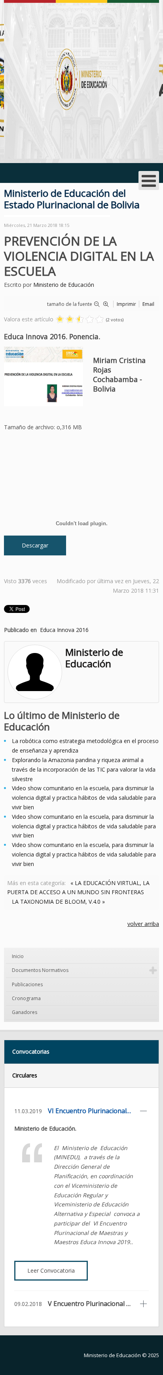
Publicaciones (27, 984)
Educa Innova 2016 (64, 630)
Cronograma (26, 998)
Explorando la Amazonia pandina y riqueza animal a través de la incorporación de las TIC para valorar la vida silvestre (83, 769)
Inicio (18, 956)
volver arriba (143, 924)
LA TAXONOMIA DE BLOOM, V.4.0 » (58, 901)
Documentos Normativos (40, 970)
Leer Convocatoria (51, 1270)
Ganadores (24, 1012)
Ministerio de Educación (63, 284)
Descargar (35, 545)
